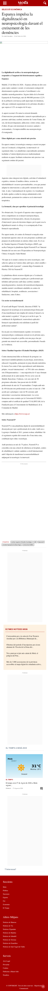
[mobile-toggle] (5, 3)
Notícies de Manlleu (9, 933)
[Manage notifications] (43, 986)
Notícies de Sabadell (9, 936)
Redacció (8, 788)
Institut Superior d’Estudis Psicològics (21, 542)
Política (5, 890)
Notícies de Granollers (10, 943)
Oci (4, 901)
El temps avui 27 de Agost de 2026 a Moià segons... (21, 784)
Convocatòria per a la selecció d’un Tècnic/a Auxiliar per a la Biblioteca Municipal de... (22, 637)
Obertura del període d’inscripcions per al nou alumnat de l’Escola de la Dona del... (23, 645)
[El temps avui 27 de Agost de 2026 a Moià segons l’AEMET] (24, 766)
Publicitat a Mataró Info (11, 971)
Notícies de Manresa (9, 922)
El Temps (9, 779)
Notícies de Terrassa (9, 940)
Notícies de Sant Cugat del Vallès (14, 947)
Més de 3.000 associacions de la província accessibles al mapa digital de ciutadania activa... (24, 663)
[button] (44, 3)
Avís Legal (6, 961)
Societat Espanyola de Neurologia (11, 545)
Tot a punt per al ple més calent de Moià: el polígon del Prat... (22, 654)
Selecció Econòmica (12, 9)
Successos (6, 894)
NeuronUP (41, 542)
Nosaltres (6, 975)
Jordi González (8, 36)
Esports (5, 897)
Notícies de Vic (8, 926)
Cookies (5, 968)
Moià (4, 887)
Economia (6, 904)
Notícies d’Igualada (9, 929)
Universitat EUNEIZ (28, 545)
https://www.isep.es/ (22, 414)
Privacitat (6, 964)
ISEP (35, 542)
